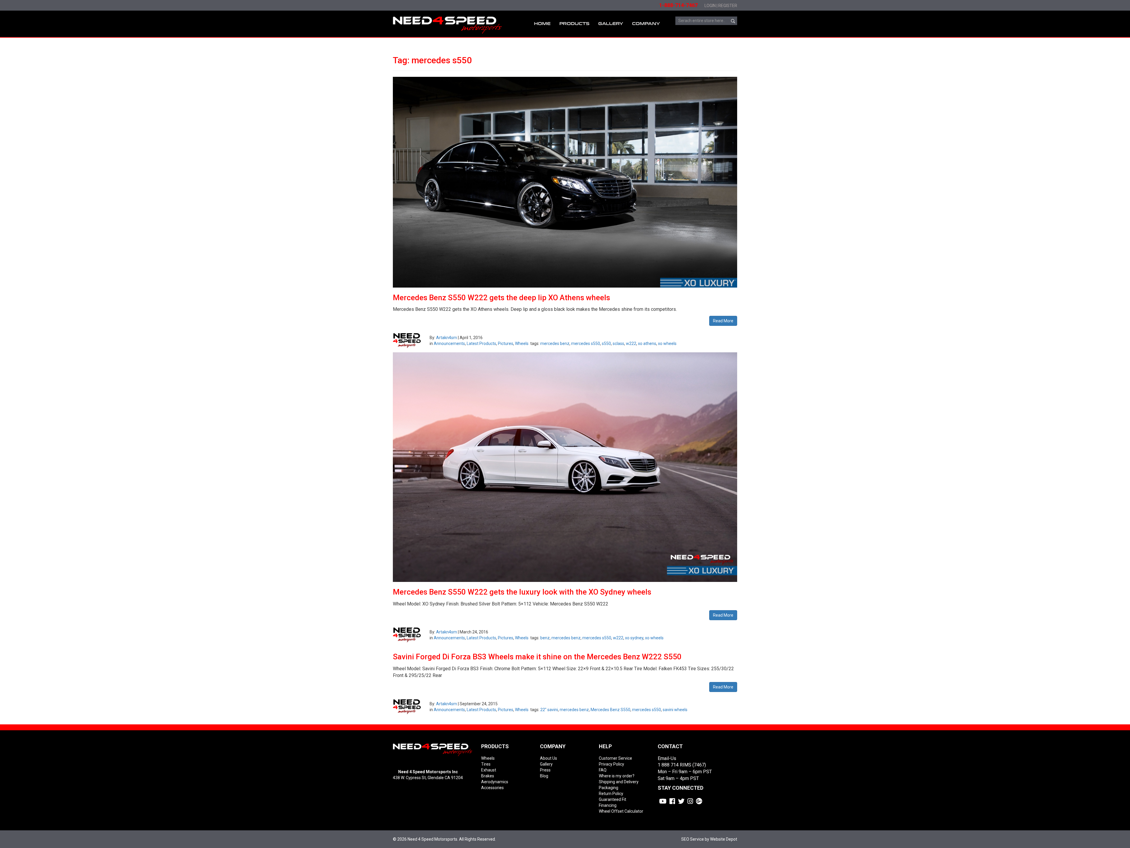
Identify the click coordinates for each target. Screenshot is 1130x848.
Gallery (546, 764)
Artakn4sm (446, 337)
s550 (606, 343)
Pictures (505, 343)
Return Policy (611, 793)
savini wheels (675, 709)
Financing (607, 805)
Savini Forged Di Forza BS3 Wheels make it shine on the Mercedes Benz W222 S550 (537, 656)
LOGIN (710, 5)
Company (646, 23)
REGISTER (727, 5)
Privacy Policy (611, 764)
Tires (486, 764)
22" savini (549, 709)
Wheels (522, 343)
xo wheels (667, 343)
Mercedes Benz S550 (610, 709)
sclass (618, 343)
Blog (544, 776)
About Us (548, 758)
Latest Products (481, 343)
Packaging (608, 787)
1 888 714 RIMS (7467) (682, 765)
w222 (631, 343)
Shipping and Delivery (619, 781)
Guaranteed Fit (612, 799)
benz (545, 637)
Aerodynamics (494, 781)
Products (574, 23)
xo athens (647, 343)
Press (545, 770)
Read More (723, 320)
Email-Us (667, 758)
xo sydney (634, 637)
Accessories (492, 787)
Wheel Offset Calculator (621, 811)
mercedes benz (554, 343)
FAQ (602, 770)
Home (542, 23)
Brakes (487, 776)
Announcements (449, 343)
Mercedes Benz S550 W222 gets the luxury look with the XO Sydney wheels (522, 592)
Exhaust (488, 770)
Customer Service (615, 758)
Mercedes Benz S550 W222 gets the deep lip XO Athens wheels (501, 297)
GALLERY (610, 23)
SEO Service (692, 839)
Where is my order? (616, 776)
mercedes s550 (585, 343)
